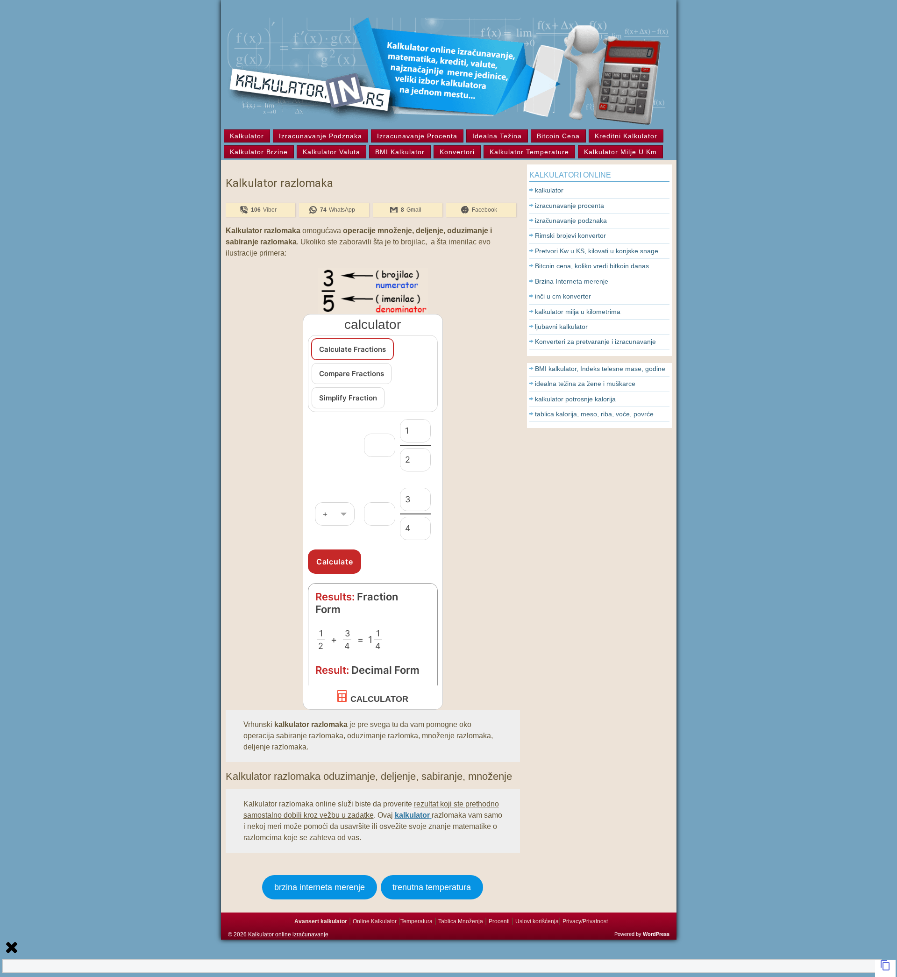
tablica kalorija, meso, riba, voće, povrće (594, 414)
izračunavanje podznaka (571, 220)
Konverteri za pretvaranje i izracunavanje (595, 341)
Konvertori (457, 152)
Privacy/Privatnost (585, 921)
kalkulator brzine (259, 152)
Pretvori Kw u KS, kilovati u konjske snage (596, 251)
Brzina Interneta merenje (571, 281)
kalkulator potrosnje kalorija (575, 399)
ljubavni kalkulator (561, 326)
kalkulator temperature (529, 152)
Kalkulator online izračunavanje (288, 934)
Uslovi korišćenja (537, 921)
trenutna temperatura (431, 887)
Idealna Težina (497, 136)
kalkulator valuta (331, 152)
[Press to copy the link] (885, 968)
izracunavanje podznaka (320, 136)
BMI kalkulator (400, 152)
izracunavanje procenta (569, 205)
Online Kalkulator (375, 921)
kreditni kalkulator (626, 136)
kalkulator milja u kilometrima (577, 311)
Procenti (499, 921)
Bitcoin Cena (558, 136)
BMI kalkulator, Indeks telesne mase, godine (600, 368)
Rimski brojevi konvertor (570, 235)
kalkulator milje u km (620, 152)
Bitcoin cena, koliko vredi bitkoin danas (592, 266)
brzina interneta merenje (319, 887)
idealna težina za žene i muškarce (585, 383)
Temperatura (416, 921)
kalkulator (247, 136)
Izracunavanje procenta (417, 136)
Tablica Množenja (460, 921)
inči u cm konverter (563, 296)
